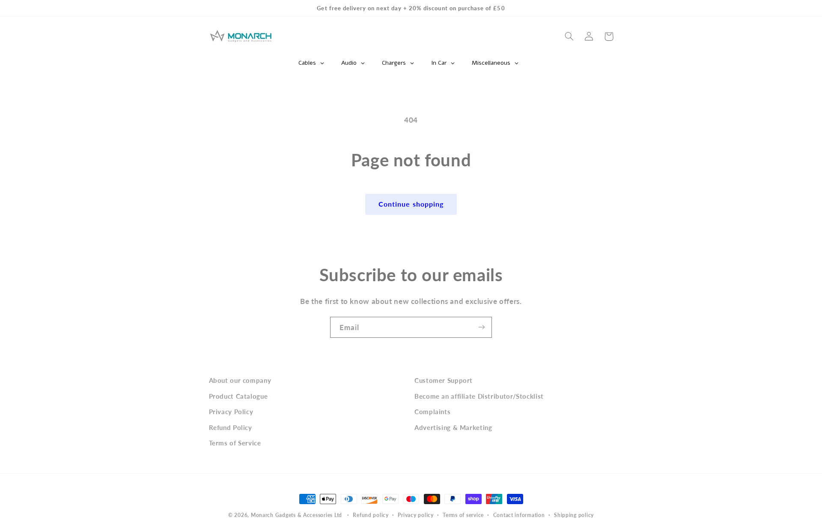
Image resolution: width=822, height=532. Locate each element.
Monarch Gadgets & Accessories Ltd (296, 515)
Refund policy (371, 515)
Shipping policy (574, 515)
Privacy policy (415, 515)
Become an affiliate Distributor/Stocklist (479, 396)
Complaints (432, 411)
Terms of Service (235, 442)
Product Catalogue (238, 396)
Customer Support (443, 380)
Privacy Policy (231, 411)
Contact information (519, 515)
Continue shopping (411, 204)
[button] (569, 36)
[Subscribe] (481, 327)
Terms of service (463, 515)
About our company (240, 380)
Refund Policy (230, 427)
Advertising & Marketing (453, 427)
